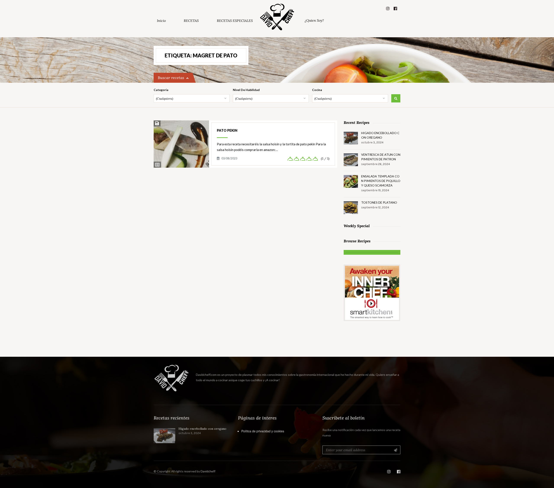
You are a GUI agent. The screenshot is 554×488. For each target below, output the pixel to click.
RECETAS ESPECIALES (235, 20)
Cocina (317, 90)
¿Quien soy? (314, 20)
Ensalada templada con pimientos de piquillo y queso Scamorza (380, 180)
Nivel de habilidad (246, 90)
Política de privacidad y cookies (262, 431)
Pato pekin (227, 130)
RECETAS (191, 20)
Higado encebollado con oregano (380, 135)
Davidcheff (208, 471)
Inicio (161, 20)
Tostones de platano (379, 202)
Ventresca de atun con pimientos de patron (380, 157)
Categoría (161, 90)
